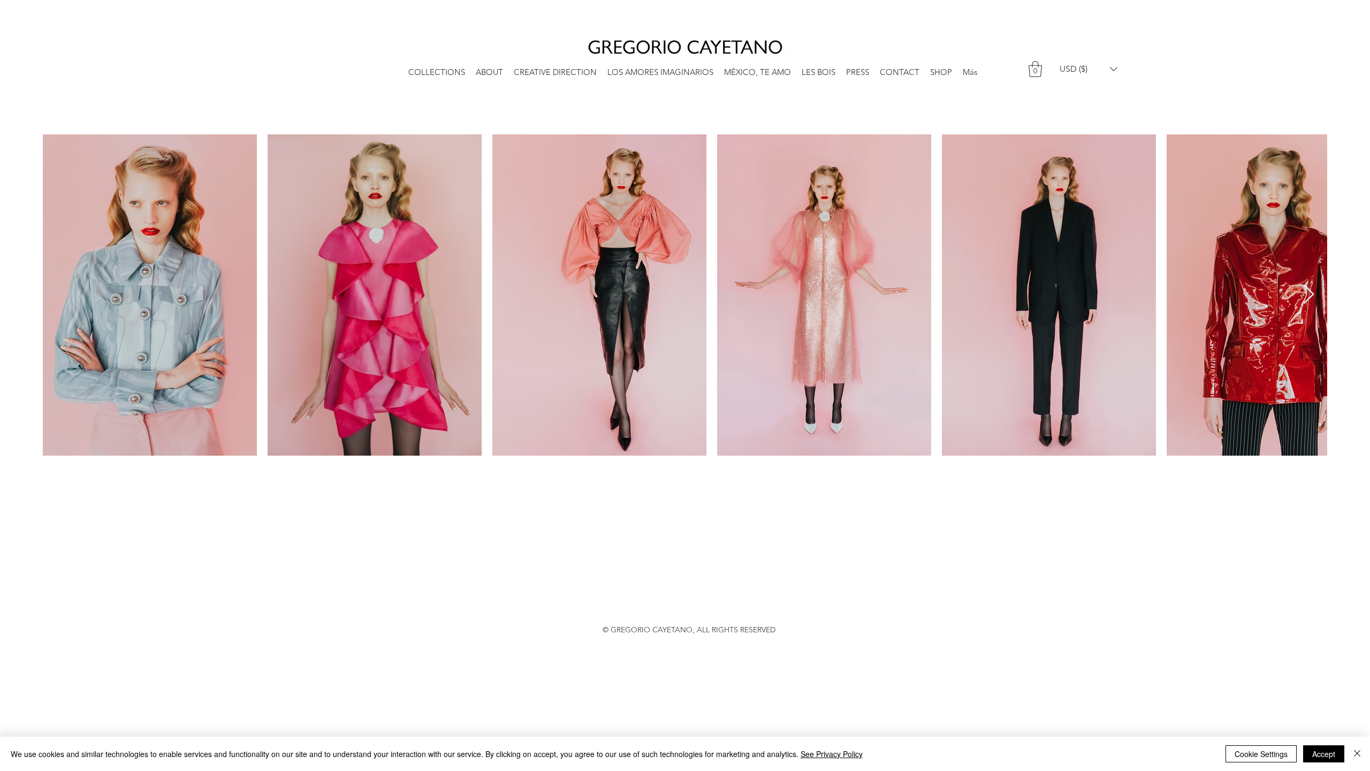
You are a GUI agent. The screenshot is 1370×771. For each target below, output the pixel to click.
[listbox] (1088, 69)
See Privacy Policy (832, 754)
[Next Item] (1309, 294)
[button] (1035, 69)
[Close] (1357, 753)
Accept (1323, 754)
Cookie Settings (1261, 754)
